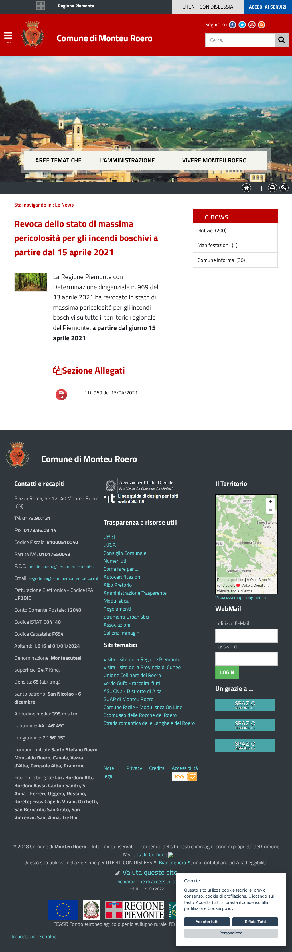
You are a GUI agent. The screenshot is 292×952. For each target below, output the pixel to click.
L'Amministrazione (142, 187)
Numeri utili (116, 561)
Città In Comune (150, 854)
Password (226, 646)
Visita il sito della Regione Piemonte (142, 659)
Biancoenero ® (175, 862)
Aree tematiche (58, 160)
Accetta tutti (207, 921)
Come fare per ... (121, 569)
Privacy (134, 768)
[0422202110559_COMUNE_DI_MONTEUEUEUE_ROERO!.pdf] (61, 394)
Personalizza (231, 933)
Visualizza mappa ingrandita (240, 597)
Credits (156, 768)
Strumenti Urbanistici (126, 617)
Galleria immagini (122, 633)
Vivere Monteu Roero (214, 160)
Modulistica (116, 601)
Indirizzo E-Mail (232, 623)
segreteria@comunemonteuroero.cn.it (63, 578)
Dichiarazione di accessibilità (146, 881)
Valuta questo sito (150, 872)
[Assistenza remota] (171, 854)
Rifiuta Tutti (255, 921)
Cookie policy (221, 908)
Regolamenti (117, 609)
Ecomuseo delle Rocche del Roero (140, 715)
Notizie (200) (211, 230)
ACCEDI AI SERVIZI (268, 6)
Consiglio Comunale (125, 553)
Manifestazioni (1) (217, 245)
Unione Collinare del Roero (132, 675)
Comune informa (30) (220, 260)
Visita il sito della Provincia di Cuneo (142, 667)
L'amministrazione (127, 160)
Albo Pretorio (118, 585)
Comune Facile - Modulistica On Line (143, 707)
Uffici (109, 537)
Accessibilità (185, 768)
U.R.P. (110, 545)
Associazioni (117, 625)
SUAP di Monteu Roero (129, 699)
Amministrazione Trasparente (135, 593)
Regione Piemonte (76, 5)
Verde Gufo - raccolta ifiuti (132, 683)
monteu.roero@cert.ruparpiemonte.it (62, 566)
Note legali (109, 772)
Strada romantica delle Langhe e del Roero (149, 723)
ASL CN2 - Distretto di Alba (133, 691)
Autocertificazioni (122, 577)
